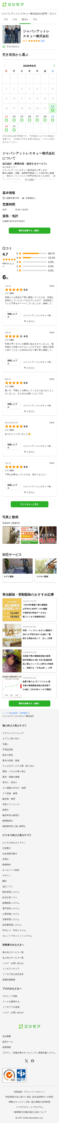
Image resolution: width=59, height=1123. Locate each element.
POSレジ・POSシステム (14, 930)
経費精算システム (10, 903)
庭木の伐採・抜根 (10, 760)
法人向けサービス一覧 (13, 957)
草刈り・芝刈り (9, 782)
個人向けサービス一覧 (13, 952)
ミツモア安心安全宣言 (13, 974)
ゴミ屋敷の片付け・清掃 (14, 787)
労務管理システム (10, 919)
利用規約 (18, 1091)
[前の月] (4, 65)
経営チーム (7, 1041)
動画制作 (6, 864)
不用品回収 (7, 749)
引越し (5, 744)
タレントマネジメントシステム (17, 935)
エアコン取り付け (10, 738)
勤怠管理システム (10, 892)
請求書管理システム (11, 924)
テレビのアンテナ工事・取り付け (18, 766)
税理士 (5, 809)
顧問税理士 (7, 820)
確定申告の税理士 (10, 815)
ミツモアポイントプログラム (29, 1107)
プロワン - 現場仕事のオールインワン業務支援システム (28, 1052)
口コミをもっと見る (29, 504)
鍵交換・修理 (8, 798)
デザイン (6, 875)
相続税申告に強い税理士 (14, 826)
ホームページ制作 (10, 870)
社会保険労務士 (9, 853)
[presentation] (5, 19)
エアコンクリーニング (13, 733)
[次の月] (54, 65)
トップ (5, 713)
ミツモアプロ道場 (10, 1007)
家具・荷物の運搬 (10, 777)
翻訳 (4, 881)
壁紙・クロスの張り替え (14, 771)
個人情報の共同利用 (40, 1101)
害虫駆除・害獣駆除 (19, 713)
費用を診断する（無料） (29, 230)
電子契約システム (10, 908)
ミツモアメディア (10, 968)
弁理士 (5, 859)
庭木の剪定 (7, 755)
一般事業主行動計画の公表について (29, 1112)
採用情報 (6, 1047)
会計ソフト (7, 886)
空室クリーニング (10, 804)
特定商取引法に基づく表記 (18, 1096)
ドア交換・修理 (9, 793)
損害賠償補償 (8, 979)
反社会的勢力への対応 (42, 1096)
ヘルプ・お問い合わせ (13, 963)
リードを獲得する (10, 1001)
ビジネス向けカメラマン (14, 842)
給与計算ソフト (9, 897)
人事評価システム (10, 913)
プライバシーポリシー (34, 1091)
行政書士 (6, 848)
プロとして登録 (9, 996)
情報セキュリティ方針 (19, 1101)
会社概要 (6, 1036)
